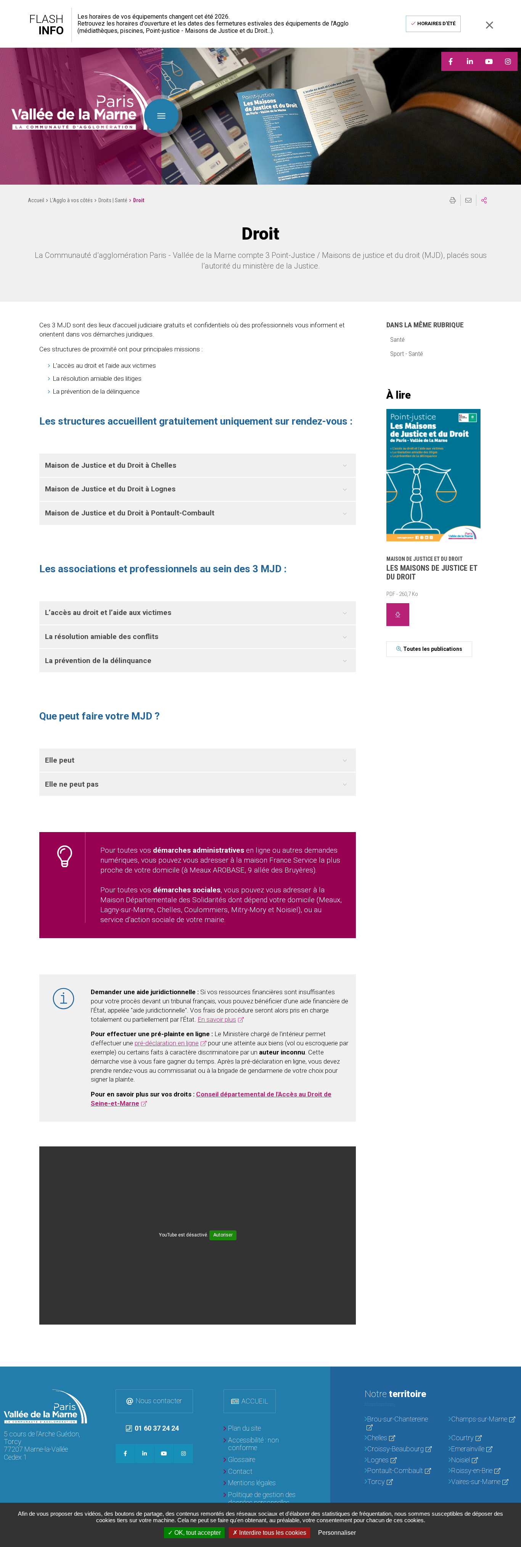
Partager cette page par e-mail (468, 200)
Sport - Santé (406, 353)
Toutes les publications (432, 649)
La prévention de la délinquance (98, 660)
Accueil (36, 200)
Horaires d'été (436, 23)
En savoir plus (217, 1019)
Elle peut (59, 760)
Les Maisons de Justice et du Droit (431, 572)
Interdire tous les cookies (272, 1532)
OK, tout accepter (197, 1532)
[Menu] (161, 116)
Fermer (489, 25)
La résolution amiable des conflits (101, 636)
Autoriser (223, 1235)
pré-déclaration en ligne (167, 1043)
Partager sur (484, 200)
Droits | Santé (112, 200)
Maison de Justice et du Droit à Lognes (110, 489)
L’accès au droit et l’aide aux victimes (108, 612)
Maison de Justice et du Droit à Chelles (110, 465)
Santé (397, 339)
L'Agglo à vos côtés (71, 200)
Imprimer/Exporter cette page (452, 200)
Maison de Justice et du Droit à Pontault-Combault (129, 513)
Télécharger (397, 614)
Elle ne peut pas (71, 784)
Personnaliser (337, 1532)
